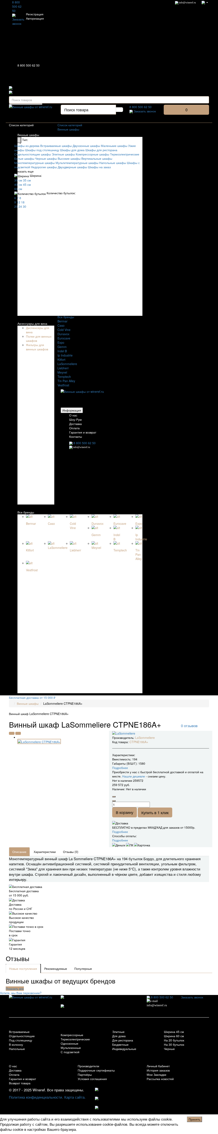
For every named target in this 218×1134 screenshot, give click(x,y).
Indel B (62, 351)
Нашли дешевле (133, 776)
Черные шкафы (46, 158)
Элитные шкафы (63, 154)
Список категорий (69, 125)
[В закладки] (11, 733)
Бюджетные (120, 1044)
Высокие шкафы (69, 158)
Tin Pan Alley (66, 381)
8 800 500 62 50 (17, 6)
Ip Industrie (65, 355)
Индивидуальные (124, 1049)
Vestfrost (63, 385)
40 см (18, 184)
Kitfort (61, 359)
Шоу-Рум (75, 419)
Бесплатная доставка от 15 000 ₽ (32, 697)
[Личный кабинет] (205, 2)
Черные (169, 1049)
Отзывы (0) (70, 852)
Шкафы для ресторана (101, 150)
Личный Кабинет (158, 1066)
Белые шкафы (24, 158)
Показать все (15, 988)
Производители (88, 1066)
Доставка (75, 424)
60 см (18, 189)
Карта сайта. (75, 1097)
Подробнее (120, 831)
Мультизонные (71, 1048)
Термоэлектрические (124, 154)
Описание (19, 852)
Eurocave (63, 338)
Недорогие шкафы (44, 167)
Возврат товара (19, 1083)
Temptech (64, 376)
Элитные (118, 1032)
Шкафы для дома (72, 150)
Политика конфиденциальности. (36, 1097)
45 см (27, 184)
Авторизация (35, 18)
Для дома (119, 1036)
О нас (73, 415)
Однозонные (69, 1043)
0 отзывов (189, 725)
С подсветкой (70, 1052)
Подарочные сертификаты (96, 1070)
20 (16, 206)
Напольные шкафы (112, 163)
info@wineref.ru (187, 2)
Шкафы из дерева (26, 146)
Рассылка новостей (160, 1079)
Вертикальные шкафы (96, 158)
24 (20, 206)
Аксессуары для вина (32, 323)
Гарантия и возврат (82, 432)
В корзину (124, 812)
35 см (27, 180)
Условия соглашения (92, 1079)
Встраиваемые (19, 1032)
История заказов (158, 1070)
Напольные (17, 1049)
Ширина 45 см (174, 1032)
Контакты (75, 436)
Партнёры (85, 1074)
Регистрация (34, 14)
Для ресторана (122, 1040)
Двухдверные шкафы (72, 167)
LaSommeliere (67, 364)
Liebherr (63, 368)
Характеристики (45, 852)
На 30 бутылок (174, 1044)
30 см (18, 180)
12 (18, 202)
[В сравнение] (18, 733)
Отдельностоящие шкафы (32, 154)
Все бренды (25, 512)
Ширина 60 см (174, 1036)
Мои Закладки (156, 1074)
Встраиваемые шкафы (56, 146)
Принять (194, 1119)
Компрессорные (72, 1035)
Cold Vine (63, 330)
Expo (60, 342)
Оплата (74, 428)
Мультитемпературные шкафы (77, 163)
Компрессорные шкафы (92, 154)
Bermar (62, 321)
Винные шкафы (28, 135)
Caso (61, 325)
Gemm (62, 347)
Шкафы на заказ (99, 167)
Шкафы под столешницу (42, 150)
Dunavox (63, 334)
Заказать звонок (18, 21)
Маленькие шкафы (114, 146)
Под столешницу (20, 1040)
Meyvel (62, 372)
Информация (71, 410)
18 (22, 202)
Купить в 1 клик (155, 812)
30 (24, 206)
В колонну (16, 1044)
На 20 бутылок (174, 1040)
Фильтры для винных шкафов (37, 347)
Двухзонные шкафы (86, 146)
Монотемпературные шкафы (34, 163)
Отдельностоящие (22, 1036)
